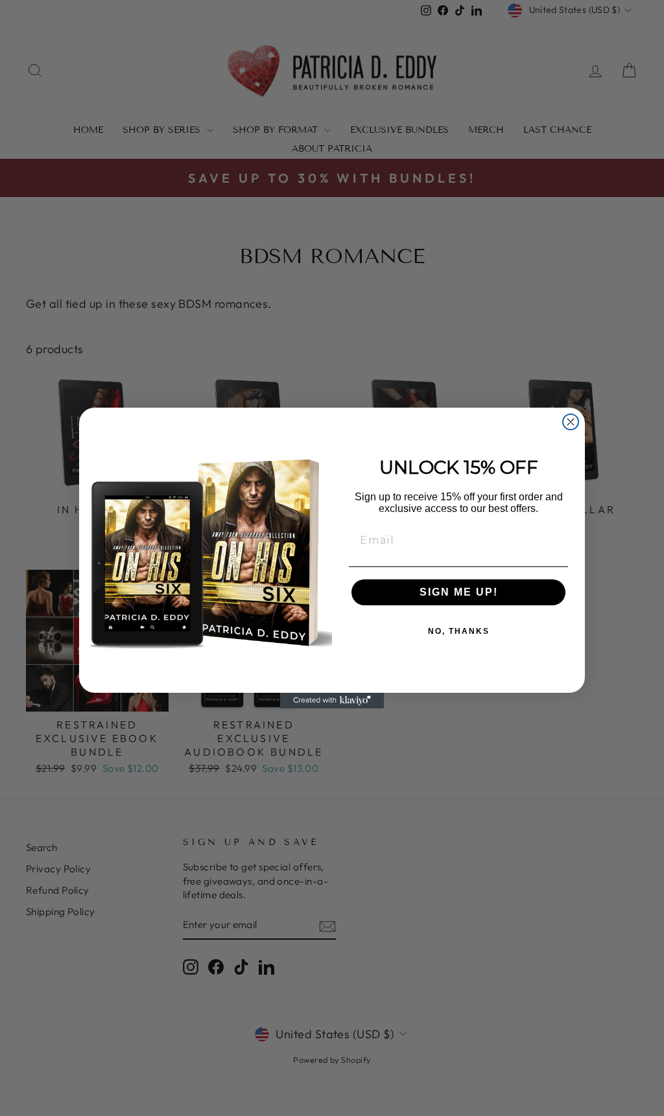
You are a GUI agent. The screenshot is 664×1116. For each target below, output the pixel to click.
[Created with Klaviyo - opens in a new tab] (332, 700)
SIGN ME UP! (459, 592)
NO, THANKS (459, 631)
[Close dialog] (570, 422)
